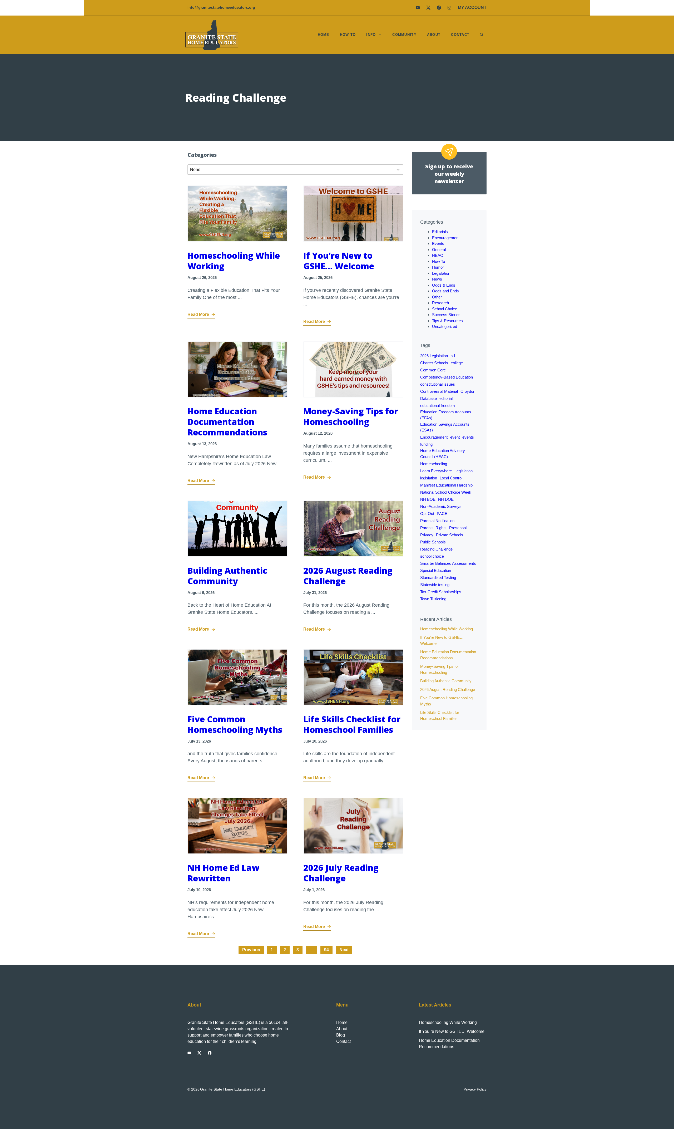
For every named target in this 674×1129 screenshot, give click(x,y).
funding (426, 444)
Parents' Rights (433, 528)
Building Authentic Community (227, 576)
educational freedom (437, 405)
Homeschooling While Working (233, 261)
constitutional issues (437, 384)
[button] (482, 35)
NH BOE (427, 499)
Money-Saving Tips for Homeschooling (350, 416)
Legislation (441, 273)
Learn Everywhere (436, 471)
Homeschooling (433, 464)
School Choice (444, 309)
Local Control (451, 478)
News (437, 279)
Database (428, 398)
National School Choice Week (445, 492)
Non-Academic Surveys (441, 506)
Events (438, 243)
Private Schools (449, 535)
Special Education (435, 570)
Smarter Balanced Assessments (448, 563)
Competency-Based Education (446, 377)
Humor (438, 267)
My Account (472, 7)
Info (371, 35)
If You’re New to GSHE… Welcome (338, 261)
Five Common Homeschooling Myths (234, 724)
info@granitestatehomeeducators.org (221, 7)
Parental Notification (437, 520)
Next (344, 950)
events (468, 437)
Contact (460, 35)
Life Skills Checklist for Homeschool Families (351, 724)
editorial (446, 398)
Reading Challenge (436, 549)
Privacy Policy (475, 1089)
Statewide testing (434, 584)
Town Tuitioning (433, 599)
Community (404, 35)
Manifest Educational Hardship (446, 485)
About (433, 35)
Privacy (426, 535)
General (439, 249)
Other (437, 297)
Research (440, 303)
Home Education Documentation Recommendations (227, 421)
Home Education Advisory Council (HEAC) (442, 453)
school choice (432, 556)
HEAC (437, 255)
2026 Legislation (434, 356)
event (455, 437)
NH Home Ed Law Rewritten (223, 873)
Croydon (467, 391)
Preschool (458, 528)
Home (323, 35)
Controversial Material (439, 391)
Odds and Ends (445, 291)
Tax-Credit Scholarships (440, 592)
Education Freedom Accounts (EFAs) (445, 415)
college (457, 363)
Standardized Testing (438, 577)
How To (348, 35)
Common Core (433, 370)
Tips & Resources (447, 320)
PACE (442, 513)
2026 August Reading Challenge (348, 576)
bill (452, 356)
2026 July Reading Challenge (341, 873)
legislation (428, 478)
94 (326, 950)
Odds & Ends (443, 285)
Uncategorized (444, 326)
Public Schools (433, 542)
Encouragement (445, 237)
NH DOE (446, 499)
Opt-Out (427, 513)
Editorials (440, 231)
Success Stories (446, 314)
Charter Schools (434, 363)
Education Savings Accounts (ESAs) (444, 427)
